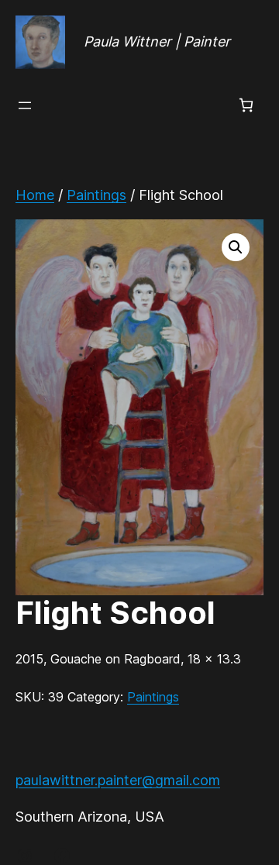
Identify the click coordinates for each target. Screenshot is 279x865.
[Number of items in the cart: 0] (246, 105)
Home (35, 195)
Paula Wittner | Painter (157, 41)
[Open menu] (25, 105)
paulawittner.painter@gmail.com (118, 780)
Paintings (96, 195)
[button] (236, 247)
